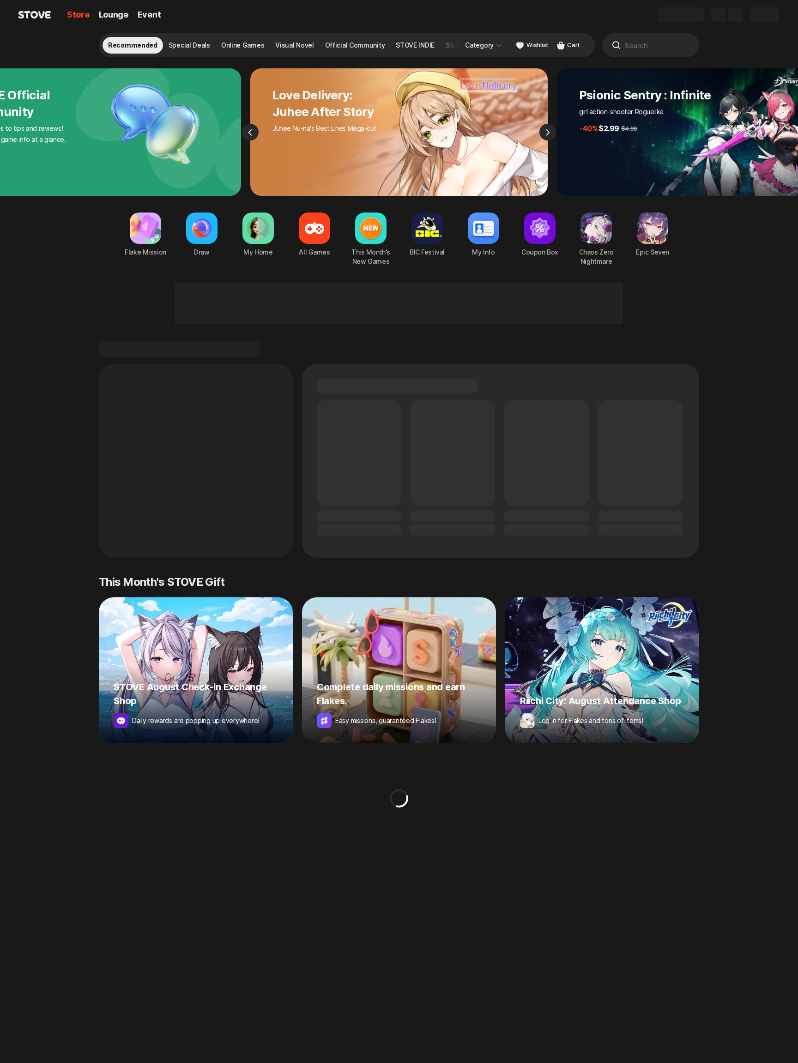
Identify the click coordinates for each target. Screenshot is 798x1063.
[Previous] (250, 132)
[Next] (547, 132)
